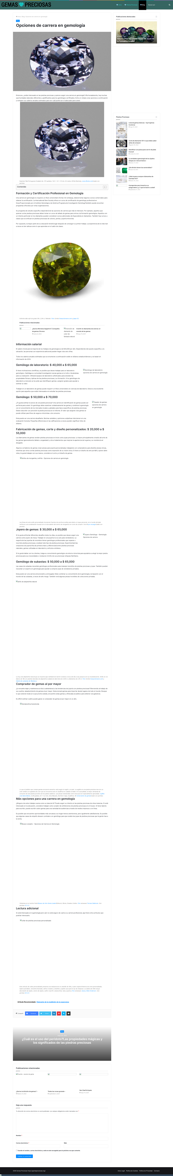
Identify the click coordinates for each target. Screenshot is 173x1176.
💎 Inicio (119, 5)
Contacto (157, 1171)
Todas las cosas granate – (56, 1091)
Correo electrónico (22, 1143)
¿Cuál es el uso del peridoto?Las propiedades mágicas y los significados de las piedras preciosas (62, 1040)
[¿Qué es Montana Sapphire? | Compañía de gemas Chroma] (25, 331)
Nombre (19, 1135)
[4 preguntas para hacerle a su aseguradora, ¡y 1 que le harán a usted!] (121, 188)
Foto (52, 318)
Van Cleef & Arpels (85, 1090)
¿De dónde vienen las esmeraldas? (140, 167)
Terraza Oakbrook (92, 903)
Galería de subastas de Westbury (26, 681)
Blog (23, 16)
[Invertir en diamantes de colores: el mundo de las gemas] (69, 332)
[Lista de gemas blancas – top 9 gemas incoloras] (121, 130)
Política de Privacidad (145, 1171)
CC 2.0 (27, 905)
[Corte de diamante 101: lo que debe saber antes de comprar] (121, 143)
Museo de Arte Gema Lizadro (47, 903)
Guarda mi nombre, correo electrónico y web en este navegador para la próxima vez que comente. (49, 1150)
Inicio (19, 16)
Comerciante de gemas (83, 796)
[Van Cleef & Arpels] (93, 1080)
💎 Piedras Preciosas (130, 5)
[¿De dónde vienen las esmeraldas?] (121, 170)
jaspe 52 (76, 318)
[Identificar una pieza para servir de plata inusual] (121, 152)
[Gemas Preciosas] (26, 4)
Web (65, 1143)
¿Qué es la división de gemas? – (27, 1091)
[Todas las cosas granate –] (62, 1081)
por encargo (92, 524)
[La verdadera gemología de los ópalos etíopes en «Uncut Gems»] (121, 161)
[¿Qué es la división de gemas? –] (30, 1081)
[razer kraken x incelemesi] (86, 1175)
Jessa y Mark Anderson (88, 991)
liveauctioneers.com (65, 318)
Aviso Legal (121, 1171)
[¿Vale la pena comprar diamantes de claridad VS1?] (121, 179)
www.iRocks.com (87, 181)
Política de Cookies (132, 1171)
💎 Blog (142, 5)
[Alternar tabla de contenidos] (104, 187)
